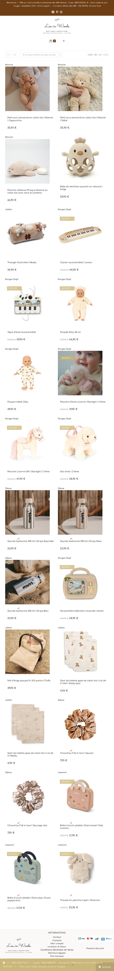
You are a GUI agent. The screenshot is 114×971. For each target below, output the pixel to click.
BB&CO (63, 184)
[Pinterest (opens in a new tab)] (57, 12)
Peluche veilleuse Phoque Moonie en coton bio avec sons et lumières (27, 191)
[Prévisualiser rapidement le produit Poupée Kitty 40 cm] (107, 286)
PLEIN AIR (98, 823)
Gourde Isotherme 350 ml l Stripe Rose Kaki (30, 541)
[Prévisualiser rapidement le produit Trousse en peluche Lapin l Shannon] (107, 852)
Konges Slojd (64, 209)
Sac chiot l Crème (69, 471)
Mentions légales (57, 953)
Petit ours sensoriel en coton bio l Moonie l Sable (83, 119)
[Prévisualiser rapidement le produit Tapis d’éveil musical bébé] (55, 286)
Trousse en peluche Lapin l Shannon (80, 900)
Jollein (8, 209)
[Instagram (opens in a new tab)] (61, 12)
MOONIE (10, 115)
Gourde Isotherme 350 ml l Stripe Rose (81, 541)
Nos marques (57, 956)
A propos (56, 940)
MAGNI (69, 184)
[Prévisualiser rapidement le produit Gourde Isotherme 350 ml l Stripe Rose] (107, 495)
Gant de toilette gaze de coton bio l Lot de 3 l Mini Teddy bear (83, 682)
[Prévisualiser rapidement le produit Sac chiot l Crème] (107, 426)
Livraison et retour (57, 947)
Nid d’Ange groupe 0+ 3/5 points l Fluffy (28, 681)
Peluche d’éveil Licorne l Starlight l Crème (83, 402)
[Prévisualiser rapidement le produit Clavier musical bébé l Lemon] (107, 217)
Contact (57, 937)
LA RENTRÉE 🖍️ (13, 539)
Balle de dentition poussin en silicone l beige (81, 187)
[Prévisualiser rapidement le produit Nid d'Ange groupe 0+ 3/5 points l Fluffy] (55, 635)
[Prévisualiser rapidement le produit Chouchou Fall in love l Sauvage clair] (55, 780)
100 (99, 55)
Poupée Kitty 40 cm (70, 332)
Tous (105, 55)
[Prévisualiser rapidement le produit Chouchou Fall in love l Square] (107, 707)
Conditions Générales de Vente (57, 950)
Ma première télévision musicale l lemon (82, 611)
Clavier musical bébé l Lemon (76, 262)
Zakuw (8, 488)
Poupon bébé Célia (17, 402)
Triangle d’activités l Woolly (21, 262)
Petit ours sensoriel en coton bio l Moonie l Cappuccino (30, 119)
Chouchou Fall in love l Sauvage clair (27, 825)
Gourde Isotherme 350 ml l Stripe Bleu (28, 611)
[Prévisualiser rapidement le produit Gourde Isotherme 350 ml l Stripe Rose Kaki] (55, 495)
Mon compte (57, 944)
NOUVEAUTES (20, 115)
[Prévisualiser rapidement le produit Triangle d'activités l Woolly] (55, 217)
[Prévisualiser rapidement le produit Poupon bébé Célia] (55, 356)
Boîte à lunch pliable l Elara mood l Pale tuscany (81, 826)
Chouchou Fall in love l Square (76, 753)
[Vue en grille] (8, 54)
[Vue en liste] (14, 54)
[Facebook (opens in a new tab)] (53, 12)
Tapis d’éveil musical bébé (21, 332)
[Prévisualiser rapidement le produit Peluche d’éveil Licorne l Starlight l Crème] (107, 356)
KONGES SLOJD (66, 260)
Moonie (9, 65)
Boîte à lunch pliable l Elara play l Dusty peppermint (29, 899)
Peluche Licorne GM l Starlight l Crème (28, 471)
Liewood (62, 772)
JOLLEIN (10, 260)
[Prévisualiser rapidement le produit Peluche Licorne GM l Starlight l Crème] (55, 426)
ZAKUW (34, 539)
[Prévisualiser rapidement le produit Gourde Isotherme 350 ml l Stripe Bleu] (55, 565)
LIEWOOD (76, 823)
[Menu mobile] (64, 41)
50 (95, 55)
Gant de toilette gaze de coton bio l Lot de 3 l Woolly (30, 754)
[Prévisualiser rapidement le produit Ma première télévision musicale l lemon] (107, 565)
